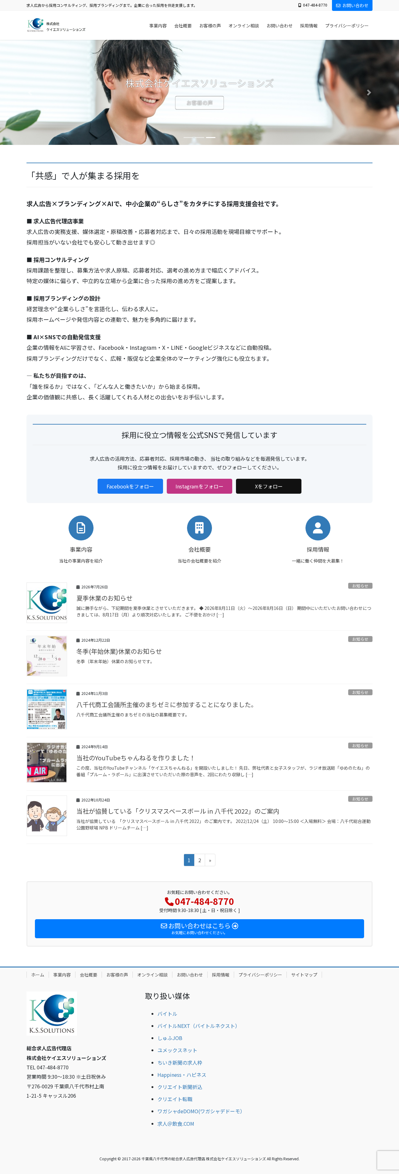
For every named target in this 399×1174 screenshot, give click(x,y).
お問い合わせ (355, 5)
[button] (30, 92)
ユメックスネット (177, 1050)
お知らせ (360, 586)
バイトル (167, 1013)
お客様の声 (199, 103)
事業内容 (62, 975)
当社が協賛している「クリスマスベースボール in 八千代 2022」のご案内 (177, 810)
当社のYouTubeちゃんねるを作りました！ (135, 757)
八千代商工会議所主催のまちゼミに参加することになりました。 (166, 704)
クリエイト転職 (174, 1099)
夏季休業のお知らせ (104, 597)
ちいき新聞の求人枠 (179, 1062)
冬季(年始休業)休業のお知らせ (119, 651)
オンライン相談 (152, 975)
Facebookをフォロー (130, 486)
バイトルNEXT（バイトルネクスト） (198, 1025)
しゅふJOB (169, 1038)
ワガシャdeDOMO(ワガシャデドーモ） (201, 1111)
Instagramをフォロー (199, 486)
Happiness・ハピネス (181, 1074)
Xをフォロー (269, 486)
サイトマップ (304, 975)
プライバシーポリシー (260, 975)
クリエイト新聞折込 (179, 1087)
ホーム (37, 975)
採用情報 (220, 975)
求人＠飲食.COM (175, 1123)
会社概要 (88, 975)
